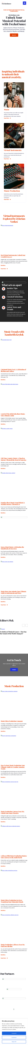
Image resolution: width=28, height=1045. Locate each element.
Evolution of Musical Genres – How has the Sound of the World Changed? (13, 633)
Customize (14, 1037)
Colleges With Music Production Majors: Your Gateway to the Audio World (14, 856)
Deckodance (6, 4)
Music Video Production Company (12, 721)
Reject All (14, 1041)
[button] (26, 625)
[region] (14, 1031)
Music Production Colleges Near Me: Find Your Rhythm (13, 945)
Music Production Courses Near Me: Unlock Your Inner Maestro (12, 812)
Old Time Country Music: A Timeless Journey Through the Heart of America (13, 459)
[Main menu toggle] (24, 3)
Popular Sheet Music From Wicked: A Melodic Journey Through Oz (13, 503)
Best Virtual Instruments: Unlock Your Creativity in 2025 (13, 256)
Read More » (3, 265)
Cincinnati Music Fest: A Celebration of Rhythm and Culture (13, 370)
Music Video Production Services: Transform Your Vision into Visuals (12, 901)
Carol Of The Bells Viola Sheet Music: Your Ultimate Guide (13, 414)
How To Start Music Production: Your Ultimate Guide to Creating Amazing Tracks (13, 767)
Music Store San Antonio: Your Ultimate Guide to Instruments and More (13, 592)
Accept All (14, 1033)
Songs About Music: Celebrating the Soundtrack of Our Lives (12, 548)
